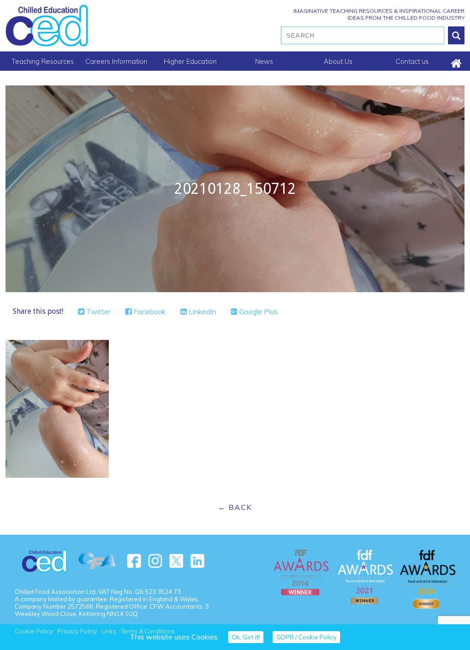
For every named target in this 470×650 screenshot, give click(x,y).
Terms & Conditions (148, 631)
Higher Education (190, 61)
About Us (338, 61)
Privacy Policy (77, 631)
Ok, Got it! (246, 637)
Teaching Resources (42, 61)
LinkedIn (201, 311)
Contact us (412, 61)
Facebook (149, 311)
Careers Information (116, 61)
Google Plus (257, 311)
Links (108, 631)
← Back (235, 507)
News (264, 61)
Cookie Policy (34, 631)
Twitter (97, 311)
